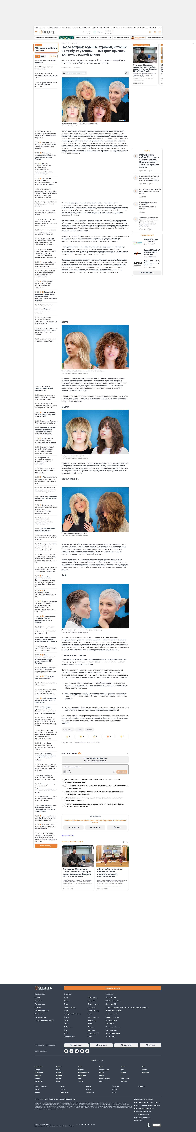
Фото (90, 1037)
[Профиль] (160, 32)
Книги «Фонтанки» (112, 1017)
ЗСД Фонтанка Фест (128, 27)
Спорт (90, 1014)
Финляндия (92, 1030)
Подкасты (91, 1007)
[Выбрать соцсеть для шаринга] (127, 73)
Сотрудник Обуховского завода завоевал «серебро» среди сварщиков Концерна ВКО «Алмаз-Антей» (77, 873)
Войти (69, 772)
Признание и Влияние (100, 27)
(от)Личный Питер (54, 27)
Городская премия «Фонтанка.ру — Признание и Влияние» (127, 1007)
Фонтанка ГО (67, 27)
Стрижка (79, 729)
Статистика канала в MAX (44, 1020)
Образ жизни (92, 997)
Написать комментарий (76, 73)
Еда (65, 1030)
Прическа (89, 729)
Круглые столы (111, 1030)
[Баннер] (66, 37)
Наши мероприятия (42, 1011)
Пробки (98, 32)
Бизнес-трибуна (69, 1007)
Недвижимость (69, 1037)
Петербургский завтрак (147, 27)
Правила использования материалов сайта (147, 1105)
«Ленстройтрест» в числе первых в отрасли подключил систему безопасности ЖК (110, 873)
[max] (66, 1051)
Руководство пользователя (142, 1117)
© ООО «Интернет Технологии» (85, 1124)
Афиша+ (67, 1001)
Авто (66, 997)
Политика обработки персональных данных (147, 1102)
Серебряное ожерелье (82, 27)
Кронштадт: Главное (113, 1027)
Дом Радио (110, 1024)
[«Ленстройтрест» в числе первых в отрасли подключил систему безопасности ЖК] (112, 856)
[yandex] (87, 1051)
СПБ (42, 56)
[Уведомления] (155, 32)
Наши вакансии (40, 1017)
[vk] (77, 1051)
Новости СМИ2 (68, 835)
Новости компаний (72, 841)
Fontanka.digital (111, 1020)
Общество (91, 1001)
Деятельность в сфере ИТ (141, 1114)
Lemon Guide (115, 27)
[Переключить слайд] (161, 55)
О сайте (37, 997)
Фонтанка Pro (111, 997)
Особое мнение (93, 1004)
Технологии (92, 1020)
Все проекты (110, 1037)
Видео (66, 1011)
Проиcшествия (93, 1011)
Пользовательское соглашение (143, 1099)
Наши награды (138, 1120)
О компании (39, 1014)
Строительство (93, 1017)
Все (37, 56)
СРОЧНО (38, 45)
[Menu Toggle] (36, 32)
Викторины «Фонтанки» (72, 1014)
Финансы (91, 1027)
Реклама (38, 1007)
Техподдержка (40, 1004)
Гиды (66, 1020)
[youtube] (82, 1051)
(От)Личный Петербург (114, 1011)
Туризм (90, 1024)
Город (66, 1024)
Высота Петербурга (113, 1033)
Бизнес (66, 1004)
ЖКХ (65, 1033)
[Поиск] (150, 32)
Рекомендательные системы (142, 1111)
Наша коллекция (112, 1014)
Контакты (38, 1001)
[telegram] (71, 1051)
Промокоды (147, 235)
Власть (66, 1017)
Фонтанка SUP (40, 27)
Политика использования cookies (144, 1108)
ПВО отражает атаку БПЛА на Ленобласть (46, 49)
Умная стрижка (68, 729)
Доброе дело (69, 1027)
